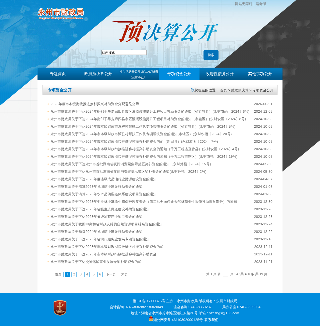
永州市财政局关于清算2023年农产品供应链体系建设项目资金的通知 (103, 194)
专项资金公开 (179, 74)
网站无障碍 (243, 4)
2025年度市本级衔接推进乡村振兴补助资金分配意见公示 (94, 104)
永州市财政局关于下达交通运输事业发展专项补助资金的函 (96, 262)
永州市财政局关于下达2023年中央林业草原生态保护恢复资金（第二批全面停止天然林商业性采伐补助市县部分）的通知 (143, 202)
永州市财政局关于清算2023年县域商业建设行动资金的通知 (96, 187)
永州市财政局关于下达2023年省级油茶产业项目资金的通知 (96, 217)
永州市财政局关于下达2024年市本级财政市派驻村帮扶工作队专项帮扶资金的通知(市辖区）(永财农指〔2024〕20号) (141, 134)
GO (237, 274)
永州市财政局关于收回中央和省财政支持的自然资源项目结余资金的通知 (106, 224)
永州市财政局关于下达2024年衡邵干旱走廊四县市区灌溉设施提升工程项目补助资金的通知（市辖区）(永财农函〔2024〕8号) (148, 119)
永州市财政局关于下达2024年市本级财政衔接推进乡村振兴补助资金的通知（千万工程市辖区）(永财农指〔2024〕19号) (144, 156)
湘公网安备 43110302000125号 (178, 320)
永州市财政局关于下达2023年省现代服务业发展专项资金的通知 (100, 239)
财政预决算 (239, 90)
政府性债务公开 (220, 74)
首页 (223, 90)
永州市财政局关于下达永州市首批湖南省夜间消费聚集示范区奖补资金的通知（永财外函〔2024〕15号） (131, 164)
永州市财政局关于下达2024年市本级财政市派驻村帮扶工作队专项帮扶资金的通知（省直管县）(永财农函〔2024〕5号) (143, 126)
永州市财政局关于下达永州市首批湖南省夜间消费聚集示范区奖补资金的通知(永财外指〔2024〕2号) (128, 172)
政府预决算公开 (98, 74)
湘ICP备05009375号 (149, 301)
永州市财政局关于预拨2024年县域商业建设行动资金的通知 (96, 232)
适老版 (261, 4)
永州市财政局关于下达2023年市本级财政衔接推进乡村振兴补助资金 (103, 254)
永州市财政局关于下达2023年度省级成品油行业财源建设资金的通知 (103, 179)
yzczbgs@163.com (224, 313)
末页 (124, 274)
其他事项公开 (260, 74)
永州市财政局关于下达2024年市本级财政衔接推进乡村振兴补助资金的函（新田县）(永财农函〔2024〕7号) (134, 141)
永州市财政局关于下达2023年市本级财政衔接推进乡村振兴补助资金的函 (107, 247)
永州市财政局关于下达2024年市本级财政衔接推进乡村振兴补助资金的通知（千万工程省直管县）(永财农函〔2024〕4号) (144, 149)
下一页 (111, 274)
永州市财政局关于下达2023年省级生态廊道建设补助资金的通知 (100, 209)
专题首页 (58, 74)
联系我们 (211, 320)
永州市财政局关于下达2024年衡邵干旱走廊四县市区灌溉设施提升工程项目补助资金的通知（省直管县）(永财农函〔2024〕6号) (150, 111)
